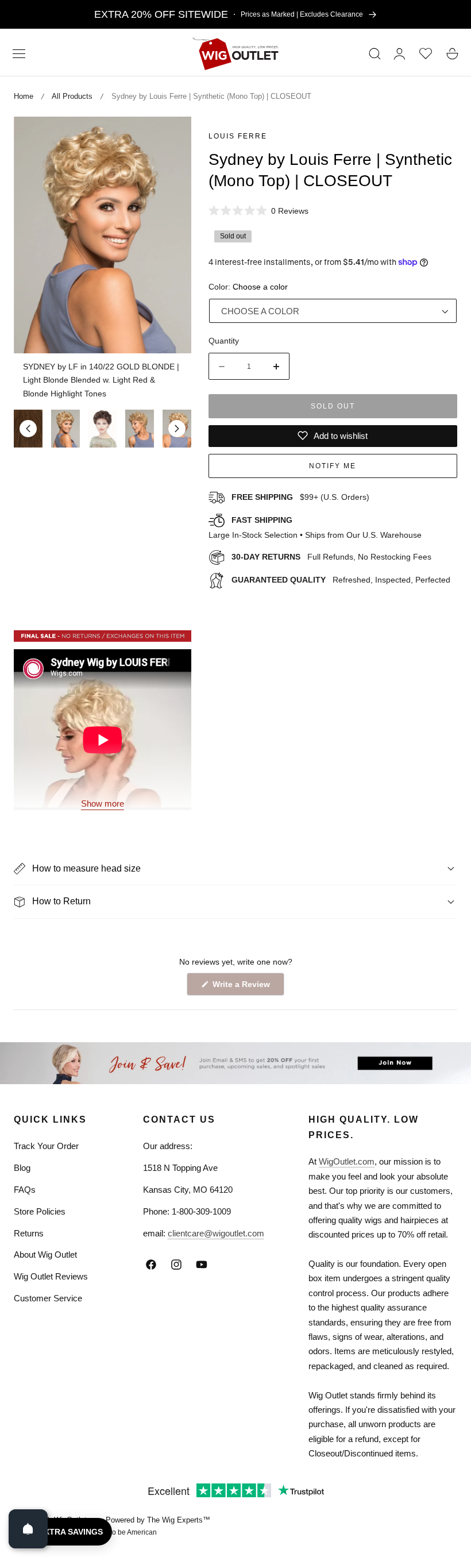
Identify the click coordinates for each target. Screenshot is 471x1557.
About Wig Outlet (45, 1254)
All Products (72, 96)
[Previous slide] (28, 428)
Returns (29, 1233)
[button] (19, 53)
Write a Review (243, 987)
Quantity (224, 340)
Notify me (332, 466)
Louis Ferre (238, 136)
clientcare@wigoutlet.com (216, 1233)
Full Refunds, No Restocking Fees (331, 556)
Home (23, 96)
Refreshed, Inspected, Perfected (340, 579)
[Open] (28, 1528)
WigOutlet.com (347, 1161)
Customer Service (48, 1298)
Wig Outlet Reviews (51, 1276)
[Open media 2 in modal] (170, 138)
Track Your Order (46, 1146)
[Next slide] (177, 428)
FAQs (25, 1189)
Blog (22, 1168)
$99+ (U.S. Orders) (300, 497)
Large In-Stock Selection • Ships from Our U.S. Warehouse (315, 527)
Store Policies (39, 1211)
